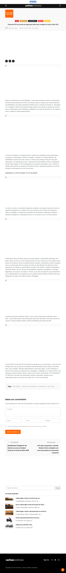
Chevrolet (23, 21)
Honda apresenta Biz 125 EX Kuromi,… (28, 518)
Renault (47, 21)
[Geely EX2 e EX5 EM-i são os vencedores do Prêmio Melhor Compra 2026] (9, 526)
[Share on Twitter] (10, 61)
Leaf (48, 386)
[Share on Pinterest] (13, 61)
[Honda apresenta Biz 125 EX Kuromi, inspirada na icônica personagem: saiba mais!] (9, 519)
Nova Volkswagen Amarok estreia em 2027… (30, 505)
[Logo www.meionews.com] (33, 2)
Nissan (41, 21)
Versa (52, 386)
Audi (17, 21)
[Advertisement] (33, 48)
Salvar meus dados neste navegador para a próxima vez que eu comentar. (27, 426)
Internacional (33, 386)
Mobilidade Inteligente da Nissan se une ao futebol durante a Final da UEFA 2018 (18, 448)
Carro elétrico (16, 386)
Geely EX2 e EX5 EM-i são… (24, 525)
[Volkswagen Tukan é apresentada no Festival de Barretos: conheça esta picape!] (9, 513)
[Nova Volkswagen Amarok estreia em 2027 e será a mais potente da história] (9, 506)
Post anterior (14, 442)
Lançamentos (32, 21)
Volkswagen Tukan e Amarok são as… (28, 498)
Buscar (58, 488)
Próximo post (51, 442)
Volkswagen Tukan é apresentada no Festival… (31, 511)
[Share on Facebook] (6, 61)
